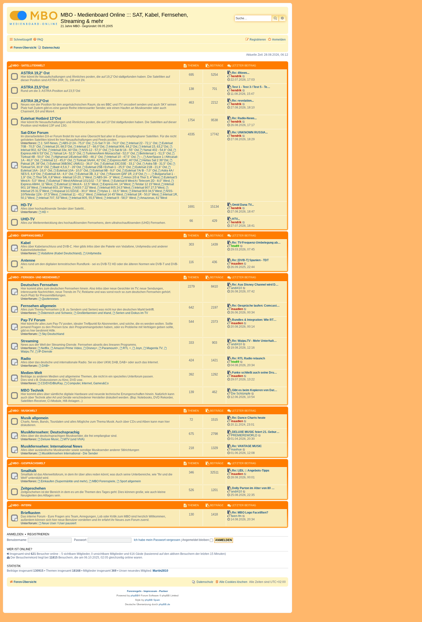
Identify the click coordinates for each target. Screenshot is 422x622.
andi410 (236, 288)
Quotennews (50, 298)
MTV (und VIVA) (73, 439)
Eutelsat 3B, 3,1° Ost (91, 174)
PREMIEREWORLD (244, 435)
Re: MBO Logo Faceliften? (250, 512)
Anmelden (15, 534)
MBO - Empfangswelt (27, 235)
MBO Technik (32, 390)
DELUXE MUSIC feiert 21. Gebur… (255, 432)
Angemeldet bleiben (196, 540)
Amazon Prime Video (68, 348)
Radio (26, 359)
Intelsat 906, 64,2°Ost (123, 146)
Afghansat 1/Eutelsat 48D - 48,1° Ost (78, 157)
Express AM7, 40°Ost (124, 160)
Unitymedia (93, 253)
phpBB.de (164, 604)
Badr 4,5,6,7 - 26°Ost (67, 167)
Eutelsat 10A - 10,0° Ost (72, 170)
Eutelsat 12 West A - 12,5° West (77, 184)
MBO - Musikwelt (24, 410)
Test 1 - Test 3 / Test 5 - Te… (251, 87)
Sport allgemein (130, 481)
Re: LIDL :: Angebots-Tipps (250, 470)
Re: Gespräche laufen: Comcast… (256, 305)
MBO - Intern (21, 505)
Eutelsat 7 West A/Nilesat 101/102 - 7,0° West (79, 180)
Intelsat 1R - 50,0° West (142, 194)
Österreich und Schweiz (56, 313)
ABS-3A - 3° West (107, 177)
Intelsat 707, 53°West (53, 198)
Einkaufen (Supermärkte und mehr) (64, 481)
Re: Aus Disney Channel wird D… (255, 284)
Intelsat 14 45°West (110, 194)
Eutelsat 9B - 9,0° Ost (107, 170)
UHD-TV (28, 219)
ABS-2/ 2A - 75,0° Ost (76, 143)
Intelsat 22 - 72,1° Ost (143, 143)
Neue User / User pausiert (59, 523)
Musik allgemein (34, 418)
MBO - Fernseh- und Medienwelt (36, 277)
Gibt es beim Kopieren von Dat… (254, 390)
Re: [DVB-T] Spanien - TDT (250, 260)
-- (141, 157)
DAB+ (46, 365)
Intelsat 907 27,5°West (149, 187)
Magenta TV (155, 348)
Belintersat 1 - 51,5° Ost (155, 153)
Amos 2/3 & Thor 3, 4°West (141, 177)
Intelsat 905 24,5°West (115, 187)
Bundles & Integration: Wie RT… (254, 320)
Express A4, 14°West (116, 184)
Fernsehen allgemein (38, 306)
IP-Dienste (45, 351)
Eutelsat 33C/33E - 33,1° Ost (122, 163)
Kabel (26, 243)
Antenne (28, 260)
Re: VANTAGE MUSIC (247, 446)
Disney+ (91, 348)
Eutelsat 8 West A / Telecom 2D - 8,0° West (142, 180)
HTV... (236, 219)
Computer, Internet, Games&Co (88, 383)
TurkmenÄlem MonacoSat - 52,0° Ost (110, 153)
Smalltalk (28, 471)
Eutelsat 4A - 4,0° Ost (59, 174)
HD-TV (26, 205)
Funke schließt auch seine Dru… (254, 372)
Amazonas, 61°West (153, 198)
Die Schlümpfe (241, 393)
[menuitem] (38, 39)
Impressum (150, 591)
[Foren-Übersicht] (34, 18)
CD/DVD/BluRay (52, 383)
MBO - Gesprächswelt (28, 463)
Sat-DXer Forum (34, 133)
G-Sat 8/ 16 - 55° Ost (125, 150)
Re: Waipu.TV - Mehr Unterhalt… (254, 341)
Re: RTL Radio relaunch (248, 358)
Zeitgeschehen (33, 488)
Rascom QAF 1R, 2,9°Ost (126, 174)
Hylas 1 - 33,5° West (113, 191)
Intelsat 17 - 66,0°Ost (90, 146)
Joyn (139, 348)
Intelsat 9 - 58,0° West (121, 198)
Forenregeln (134, 591)
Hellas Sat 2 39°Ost (155, 160)
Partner (163, 591)
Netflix (45, 348)
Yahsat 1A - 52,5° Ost (67, 153)
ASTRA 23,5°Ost (35, 87)
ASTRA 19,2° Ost (35, 73)
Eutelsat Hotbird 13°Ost (41, 118)
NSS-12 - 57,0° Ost (94, 150)
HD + (45, 212)
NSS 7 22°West (85, 187)
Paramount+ (110, 348)
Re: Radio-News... (244, 118)
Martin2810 (160, 570)
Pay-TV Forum (33, 320)
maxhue (236, 449)
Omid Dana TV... (243, 204)
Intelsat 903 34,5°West (147, 191)
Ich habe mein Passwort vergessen (157, 540)
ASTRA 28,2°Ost (35, 101)
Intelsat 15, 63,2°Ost (155, 146)
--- (148, 174)
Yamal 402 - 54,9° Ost (157, 150)
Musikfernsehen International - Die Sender (70, 453)
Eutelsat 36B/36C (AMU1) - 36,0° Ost (74, 163)
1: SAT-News (49, 143)
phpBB (134, 595)
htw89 (235, 246)
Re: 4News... (240, 73)
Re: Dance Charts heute (248, 417)
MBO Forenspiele (103, 481)
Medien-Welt (31, 373)
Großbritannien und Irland (94, 313)
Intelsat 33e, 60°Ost (64, 150)
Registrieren (38, 534)
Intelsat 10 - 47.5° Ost (121, 157)
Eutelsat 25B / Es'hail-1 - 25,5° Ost (108, 167)
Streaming (29, 341)
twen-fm (236, 516)
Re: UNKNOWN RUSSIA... (250, 132)
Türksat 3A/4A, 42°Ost (91, 160)
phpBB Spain (152, 600)
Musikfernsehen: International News (51, 446)
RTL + (127, 348)
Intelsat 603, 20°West (56, 187)
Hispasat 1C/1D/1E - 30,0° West (74, 191)
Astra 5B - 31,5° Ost (158, 163)
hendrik (236, 76)
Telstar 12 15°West (147, 184)
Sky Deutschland (53, 334)
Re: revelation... (243, 100)
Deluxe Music (50, 439)
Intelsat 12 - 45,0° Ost (57, 160)
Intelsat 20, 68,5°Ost (58, 146)
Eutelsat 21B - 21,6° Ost (151, 167)
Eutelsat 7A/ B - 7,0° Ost (141, 170)
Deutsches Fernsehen (39, 285)
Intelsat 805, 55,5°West (87, 198)
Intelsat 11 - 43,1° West (77, 194)
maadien (237, 263)
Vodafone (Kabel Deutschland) (61, 253)
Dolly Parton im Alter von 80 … (253, 488)
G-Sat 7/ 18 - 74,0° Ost (110, 143)
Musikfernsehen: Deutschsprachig (50, 432)
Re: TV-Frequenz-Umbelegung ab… (256, 242)
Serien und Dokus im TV (132, 313)
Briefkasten (30, 513)
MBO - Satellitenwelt (28, 65)
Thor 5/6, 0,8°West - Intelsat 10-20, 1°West (64, 177)
